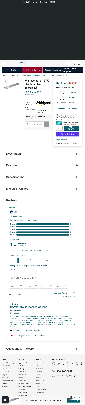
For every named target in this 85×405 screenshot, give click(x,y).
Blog (37, 386)
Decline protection (68, 103)
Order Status (22, 380)
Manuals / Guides (17, 188)
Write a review (30, 95)
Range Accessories (24, 75)
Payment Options (24, 383)
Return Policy (41, 392)
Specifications (15, 177)
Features (11, 165)
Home (5, 75)
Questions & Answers (20, 348)
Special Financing (8, 363)
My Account (22, 395)
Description (13, 153)
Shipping (59, 143)
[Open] (5, 399)
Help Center (22, 392)
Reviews (11, 200)
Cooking (12, 75)
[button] (4, 64)
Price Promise (41, 389)
